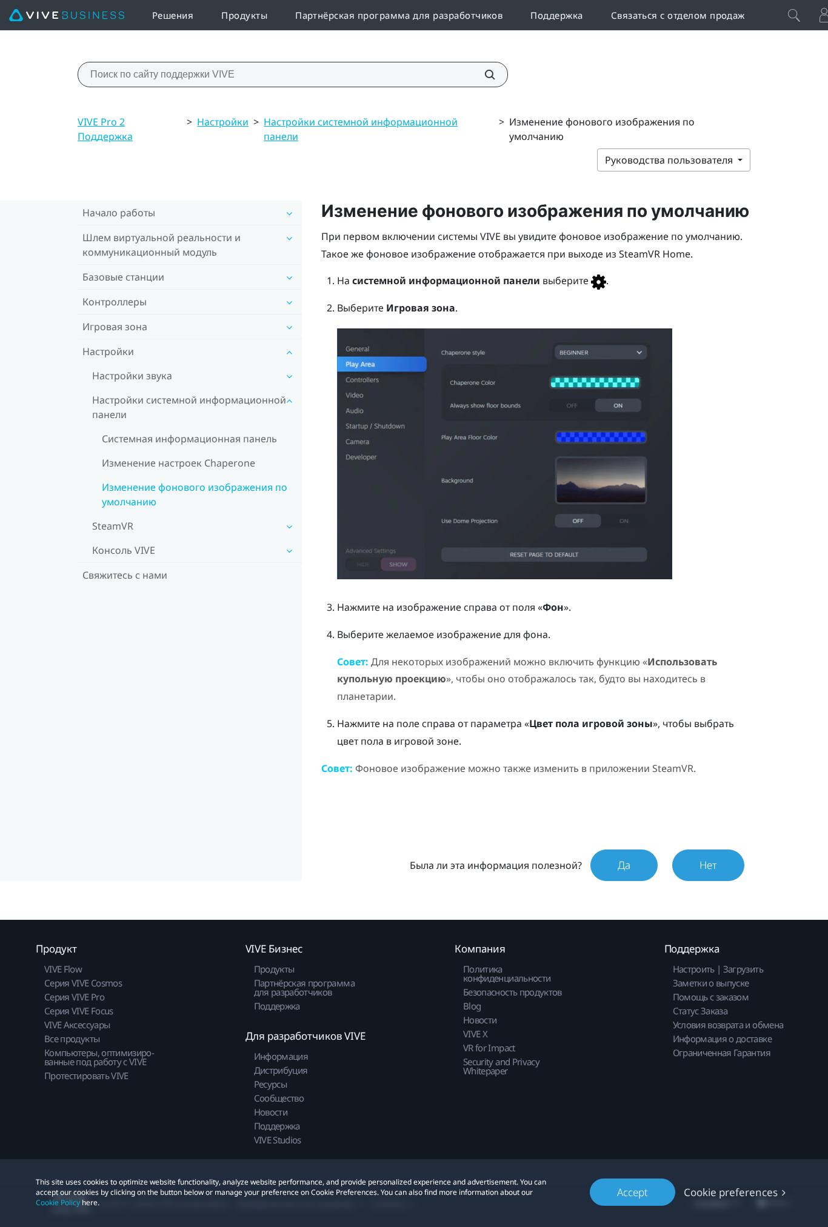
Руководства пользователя (670, 160)
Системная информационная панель (189, 438)
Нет (708, 865)
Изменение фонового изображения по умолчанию (194, 494)
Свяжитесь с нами (124, 575)
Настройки (223, 121)
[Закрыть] (794, 15)
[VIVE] (66, 15)
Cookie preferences (731, 1192)
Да (624, 865)
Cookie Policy (58, 1202)
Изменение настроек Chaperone (178, 463)
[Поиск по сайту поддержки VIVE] (483, 74)
